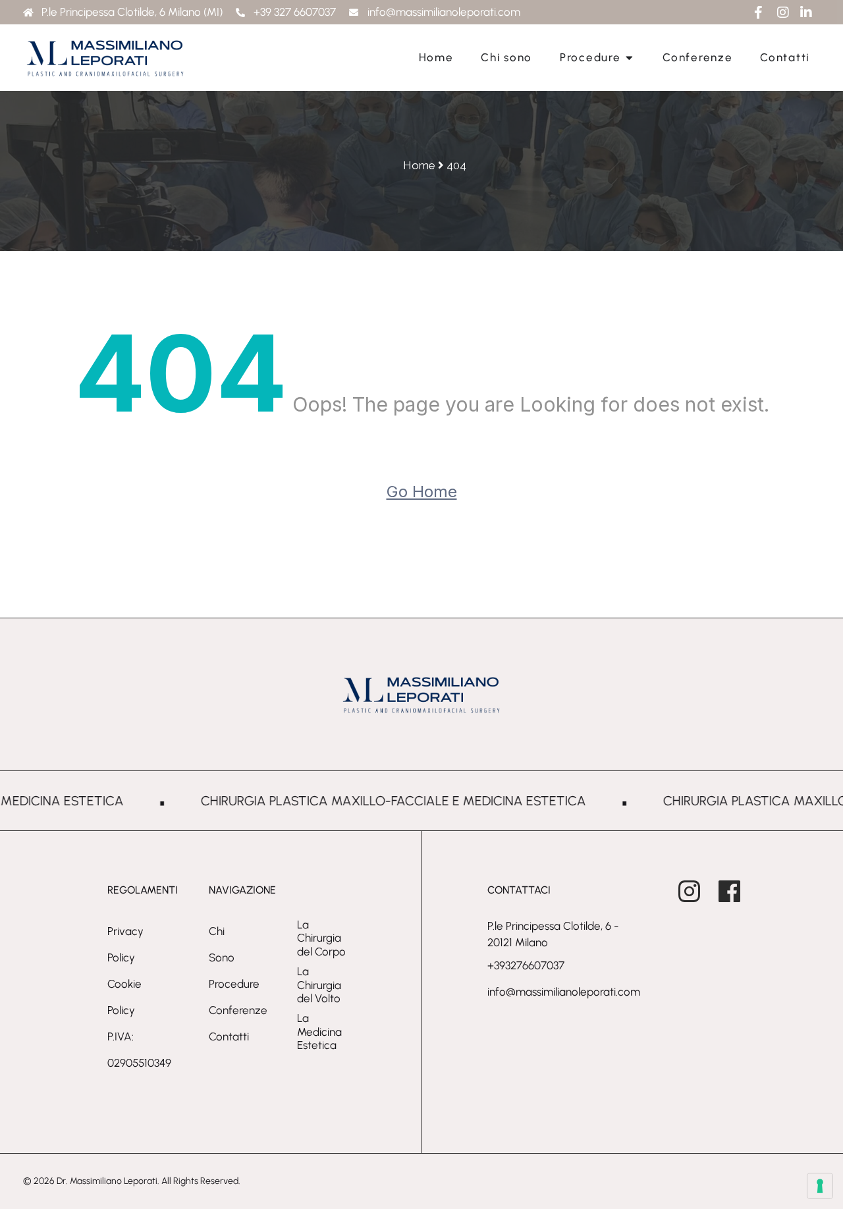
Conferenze (238, 1010)
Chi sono (221, 944)
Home (419, 165)
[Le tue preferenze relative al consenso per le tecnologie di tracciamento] (819, 1185)
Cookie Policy (124, 997)
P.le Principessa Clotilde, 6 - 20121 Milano (552, 934)
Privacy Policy (125, 944)
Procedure (234, 983)
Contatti (229, 1036)
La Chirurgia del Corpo (321, 938)
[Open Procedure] (629, 58)
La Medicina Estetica (319, 1031)
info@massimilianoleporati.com (563, 991)
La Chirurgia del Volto (319, 985)
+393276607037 (525, 965)
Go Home (422, 491)
